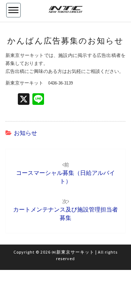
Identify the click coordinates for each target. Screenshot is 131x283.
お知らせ (25, 132)
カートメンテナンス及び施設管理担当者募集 (65, 209)
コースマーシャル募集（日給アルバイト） (65, 173)
